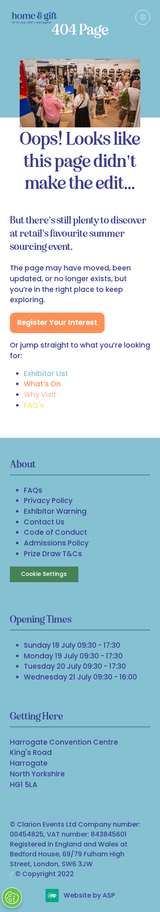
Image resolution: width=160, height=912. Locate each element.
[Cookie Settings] (12, 897)
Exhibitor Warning (55, 511)
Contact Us (44, 522)
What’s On (42, 384)
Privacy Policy (48, 500)
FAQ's (34, 405)
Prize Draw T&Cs (53, 554)
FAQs (33, 490)
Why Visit (40, 395)
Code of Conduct (55, 532)
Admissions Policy (56, 543)
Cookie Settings (44, 574)
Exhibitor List (46, 373)
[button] (142, 17)
